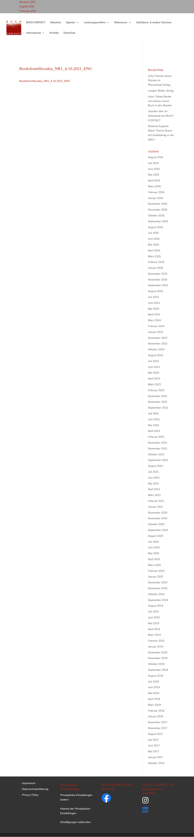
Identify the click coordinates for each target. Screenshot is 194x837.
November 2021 (157, 448)
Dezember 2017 (157, 722)
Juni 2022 (154, 419)
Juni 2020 (154, 547)
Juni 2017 (154, 745)
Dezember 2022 (157, 396)
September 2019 (158, 600)
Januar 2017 (155, 757)
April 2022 (154, 430)
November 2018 (157, 658)
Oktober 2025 (156, 215)
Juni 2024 (154, 302)
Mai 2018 (153, 693)
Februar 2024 (156, 326)
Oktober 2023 (156, 349)
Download (69, 33)
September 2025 (158, 221)
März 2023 (154, 384)
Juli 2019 (153, 611)
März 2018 (154, 704)
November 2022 (157, 401)
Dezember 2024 (157, 273)
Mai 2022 (153, 425)
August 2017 (155, 733)
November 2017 (157, 728)
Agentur (70, 22)
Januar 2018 (155, 716)
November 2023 (157, 343)
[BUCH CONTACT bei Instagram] (158, 802)
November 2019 (157, 588)
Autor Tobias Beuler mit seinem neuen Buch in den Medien (160, 101)
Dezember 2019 (157, 582)
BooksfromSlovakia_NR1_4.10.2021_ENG (44, 80)
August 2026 (155, 157)
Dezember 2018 (157, 652)
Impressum (28, 783)
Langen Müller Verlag (161, 90)
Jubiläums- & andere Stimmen (154, 22)
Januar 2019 (155, 646)
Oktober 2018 (156, 663)
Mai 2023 (153, 372)
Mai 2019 (153, 623)
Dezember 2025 (157, 203)
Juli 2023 (153, 361)
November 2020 (157, 518)
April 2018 (154, 698)
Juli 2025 (153, 232)
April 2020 (154, 559)
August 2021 (155, 465)
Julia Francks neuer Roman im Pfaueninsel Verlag (160, 80)
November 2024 (157, 279)
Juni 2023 (154, 366)
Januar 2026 (155, 198)
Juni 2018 (154, 687)
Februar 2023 (156, 390)
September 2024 (158, 285)
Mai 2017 (153, 751)
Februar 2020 (156, 570)
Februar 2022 (156, 436)
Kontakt (54, 33)
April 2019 (154, 629)
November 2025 (157, 209)
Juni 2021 (154, 477)
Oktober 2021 (156, 454)
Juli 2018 (153, 681)
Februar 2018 (156, 710)
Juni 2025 (154, 238)
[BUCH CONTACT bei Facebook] (113, 798)
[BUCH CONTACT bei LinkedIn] (158, 810)
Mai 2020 (153, 553)
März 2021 (154, 495)
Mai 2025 (153, 244)
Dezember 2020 (157, 512)
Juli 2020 (153, 541)
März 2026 (154, 186)
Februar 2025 (156, 261)
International (33, 33)
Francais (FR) (27, 10)
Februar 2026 (156, 192)
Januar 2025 (155, 267)
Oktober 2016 (156, 763)
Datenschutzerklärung (35, 788)
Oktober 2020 (156, 524)
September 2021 (158, 460)
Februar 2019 (156, 640)
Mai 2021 (153, 483)
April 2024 (154, 314)
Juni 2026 (154, 168)
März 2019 (154, 634)
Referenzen (120, 22)
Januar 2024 (155, 331)
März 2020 (154, 565)
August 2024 (155, 291)
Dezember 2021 (157, 442)
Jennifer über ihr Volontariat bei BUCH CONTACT (160, 116)
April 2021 (154, 489)
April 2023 (154, 378)
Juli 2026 (153, 163)
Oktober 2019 (156, 594)
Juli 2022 (153, 413)
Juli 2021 (153, 471)
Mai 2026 (153, 174)
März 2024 (154, 320)
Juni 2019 (154, 617)
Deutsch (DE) (27, 1)
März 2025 (154, 256)
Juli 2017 (153, 739)
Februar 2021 (156, 500)
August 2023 (155, 355)
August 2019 (155, 605)
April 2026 (154, 180)
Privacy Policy (30, 794)
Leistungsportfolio (95, 22)
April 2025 (154, 250)
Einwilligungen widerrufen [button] (75, 822)
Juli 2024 (153, 296)
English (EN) (26, 6)
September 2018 (158, 669)
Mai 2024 (153, 308)
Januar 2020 (155, 576)
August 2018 (155, 675)
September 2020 (158, 530)
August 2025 (155, 227)
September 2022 (158, 407)
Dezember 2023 (157, 337)
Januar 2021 (155, 506)
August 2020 (155, 535)
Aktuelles (55, 22)
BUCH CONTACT (35, 22)
